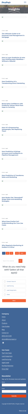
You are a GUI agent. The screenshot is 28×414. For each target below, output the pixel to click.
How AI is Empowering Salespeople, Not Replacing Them (12, 129)
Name (3, 382)
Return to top (22, 410)
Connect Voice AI (11, 281)
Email (3, 388)
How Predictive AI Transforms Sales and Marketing (13, 176)
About (4, 320)
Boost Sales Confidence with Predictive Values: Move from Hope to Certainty (12, 105)
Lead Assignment (7, 356)
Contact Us (5, 333)
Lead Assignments (11, 290)
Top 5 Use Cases (7, 353)
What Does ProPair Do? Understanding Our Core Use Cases (12, 223)
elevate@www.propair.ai (9, 339)
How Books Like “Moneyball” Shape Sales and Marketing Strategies (12, 199)
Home (3, 317)
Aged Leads (5, 362)
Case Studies (6, 326)
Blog (3, 329)
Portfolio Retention (7, 366)
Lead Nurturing (6, 359)
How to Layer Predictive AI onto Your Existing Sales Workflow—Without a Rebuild (13, 59)
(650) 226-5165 (7, 336)
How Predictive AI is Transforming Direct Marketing (13, 82)
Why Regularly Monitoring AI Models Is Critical (12, 246)
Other (8, 294)
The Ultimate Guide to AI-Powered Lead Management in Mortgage (13, 35)
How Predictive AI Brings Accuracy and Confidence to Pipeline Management (12, 153)
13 (18, 253)
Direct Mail (5, 369)
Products (4, 323)
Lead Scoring (10, 286)
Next (22, 253)
